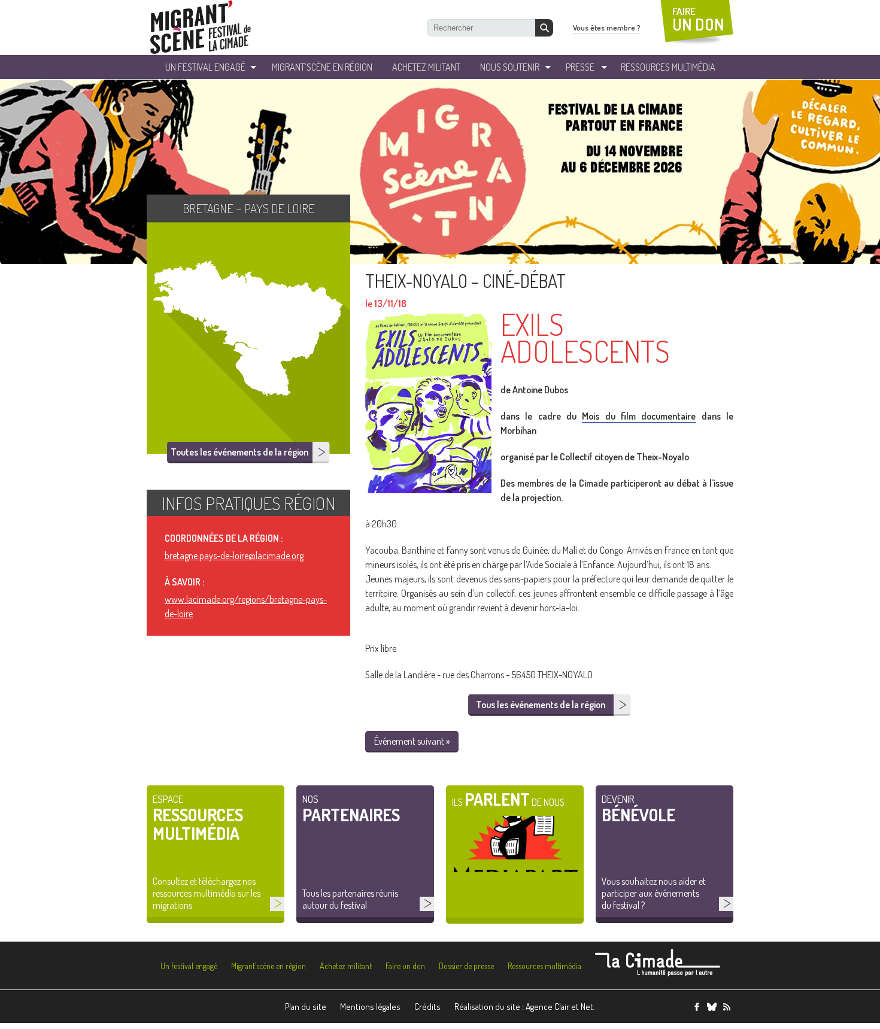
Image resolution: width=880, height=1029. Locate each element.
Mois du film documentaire (639, 416)
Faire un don (405, 966)
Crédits (427, 1006)
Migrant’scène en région (268, 966)
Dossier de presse (466, 966)
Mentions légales (370, 1006)
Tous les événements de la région (540, 705)
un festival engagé (205, 67)
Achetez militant (426, 67)
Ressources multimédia (544, 966)
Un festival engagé (188, 966)
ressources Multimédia (668, 67)
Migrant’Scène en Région (322, 67)
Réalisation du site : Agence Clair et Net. (524, 1006)
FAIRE (698, 19)
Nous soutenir (509, 67)
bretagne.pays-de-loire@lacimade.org (234, 555)
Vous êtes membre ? (607, 27)
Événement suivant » (412, 741)
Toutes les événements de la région (239, 452)
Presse (580, 67)
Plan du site (305, 1006)
